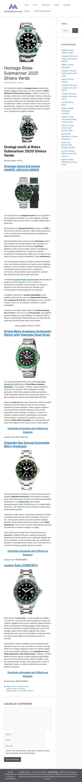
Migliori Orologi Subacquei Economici (67, 110)
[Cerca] (75, 30)
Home (26, 5)
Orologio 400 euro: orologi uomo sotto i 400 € (69, 96)
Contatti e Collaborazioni (42, 11)
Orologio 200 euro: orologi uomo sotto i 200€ (69, 73)
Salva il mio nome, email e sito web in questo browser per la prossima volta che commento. (28, 752)
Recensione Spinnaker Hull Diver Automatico (69, 136)
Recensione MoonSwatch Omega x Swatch (68, 145)
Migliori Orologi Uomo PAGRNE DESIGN (19, 691)
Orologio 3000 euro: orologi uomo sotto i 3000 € (69, 58)
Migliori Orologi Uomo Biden (15, 688)
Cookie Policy (53, 772)
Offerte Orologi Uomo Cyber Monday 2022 (67, 128)
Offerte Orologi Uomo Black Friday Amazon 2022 (68, 119)
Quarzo (27, 11)
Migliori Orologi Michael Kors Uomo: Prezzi (69, 162)
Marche (35, 5)
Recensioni (46, 5)
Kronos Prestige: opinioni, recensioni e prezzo (69, 153)
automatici (67, 5)
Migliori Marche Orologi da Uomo (17, 686)
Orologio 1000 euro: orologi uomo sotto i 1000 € (69, 87)
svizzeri (56, 5)
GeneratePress (10, 779)
